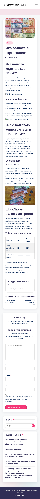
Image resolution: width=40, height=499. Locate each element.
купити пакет (20, 495)
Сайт (7, 386)
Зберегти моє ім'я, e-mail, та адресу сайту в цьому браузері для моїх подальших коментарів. (19, 399)
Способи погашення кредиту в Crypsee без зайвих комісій (20, 462)
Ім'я (7, 365)
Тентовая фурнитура (13, 449)
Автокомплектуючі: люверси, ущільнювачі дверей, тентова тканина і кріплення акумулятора (20, 442)
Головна (5, 12)
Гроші (9, 43)
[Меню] (36, 4)
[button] (15, 289)
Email (8, 375)
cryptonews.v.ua (15, 4)
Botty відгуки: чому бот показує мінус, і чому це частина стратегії (20, 455)
